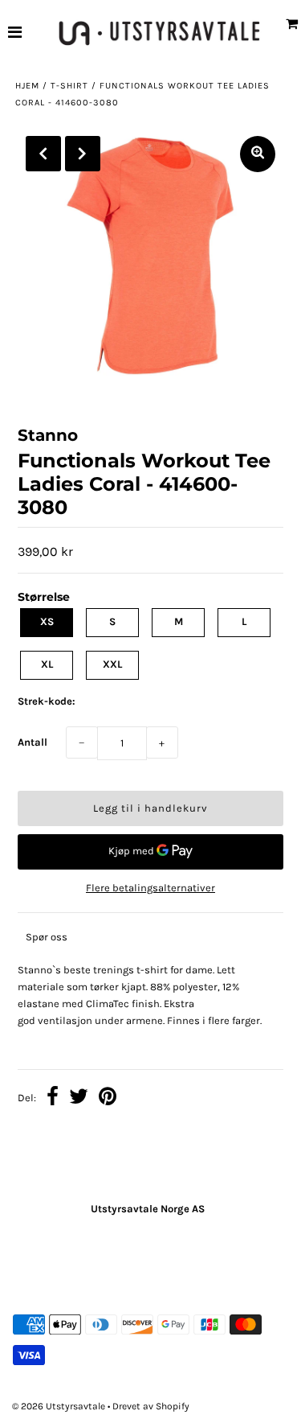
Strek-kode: (46, 701)
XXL (112, 664)
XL (47, 664)
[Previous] (43, 153)
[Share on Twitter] (78, 1099)
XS (47, 621)
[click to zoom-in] (257, 154)
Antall (32, 742)
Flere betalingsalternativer (150, 888)
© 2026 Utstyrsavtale (60, 1406)
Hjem (27, 85)
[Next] (82, 153)
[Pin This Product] (107, 1099)
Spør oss (46, 937)
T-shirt (69, 85)
